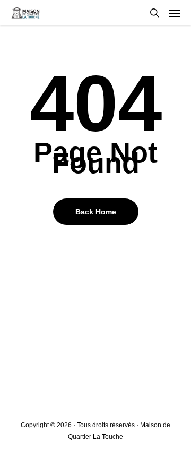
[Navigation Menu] (174, 12)
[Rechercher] (154, 12)
